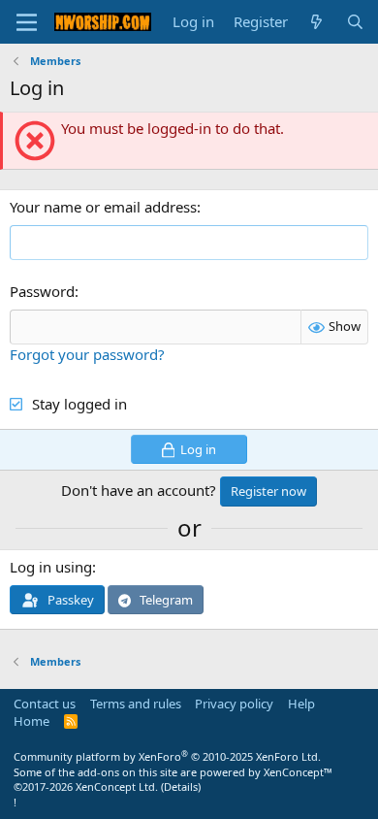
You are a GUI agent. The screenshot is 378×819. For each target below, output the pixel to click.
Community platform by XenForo (167, 756)
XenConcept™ (298, 772)
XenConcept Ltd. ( (120, 786)
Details (181, 786)
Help (301, 703)
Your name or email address (103, 206)
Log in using (51, 566)
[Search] (355, 22)
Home (31, 721)
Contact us (45, 703)
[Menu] (26, 22)
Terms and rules (135, 703)
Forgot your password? (87, 354)
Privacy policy (234, 703)
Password (42, 291)
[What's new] (316, 22)
